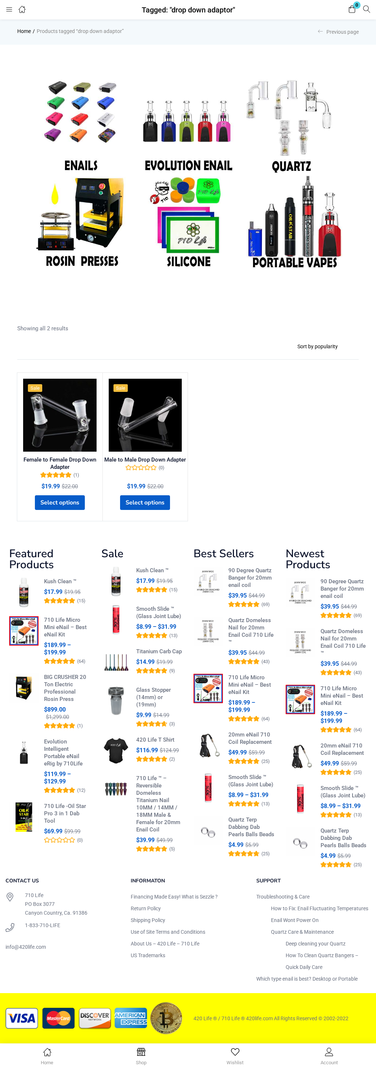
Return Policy (146, 908)
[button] (352, 9)
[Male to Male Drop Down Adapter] (145, 415)
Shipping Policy (148, 920)
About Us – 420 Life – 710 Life (165, 944)
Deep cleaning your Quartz (316, 944)
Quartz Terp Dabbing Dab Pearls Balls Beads (251, 827)
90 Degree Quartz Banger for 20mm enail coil (250, 577)
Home (24, 31)
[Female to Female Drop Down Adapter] (60, 415)
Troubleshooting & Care (283, 897)
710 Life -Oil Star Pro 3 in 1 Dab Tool (65, 813)
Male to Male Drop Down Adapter (145, 459)
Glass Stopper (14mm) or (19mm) (153, 697)
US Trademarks (148, 955)
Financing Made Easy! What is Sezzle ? (174, 897)
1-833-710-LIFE (42, 925)
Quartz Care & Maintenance (302, 932)
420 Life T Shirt (155, 739)
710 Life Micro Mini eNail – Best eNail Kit (65, 627)
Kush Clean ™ (60, 581)
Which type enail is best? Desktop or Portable (307, 979)
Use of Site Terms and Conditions (168, 932)
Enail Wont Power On (295, 920)
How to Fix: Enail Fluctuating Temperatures (319, 908)
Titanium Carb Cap (159, 651)
